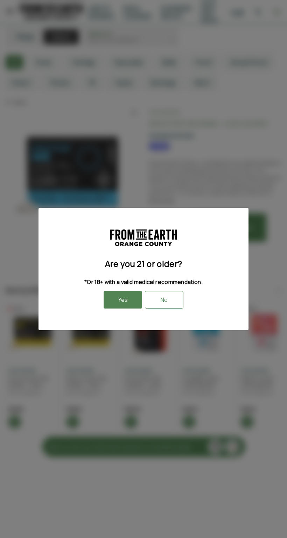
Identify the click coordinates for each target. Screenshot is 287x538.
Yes (123, 300)
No (164, 300)
